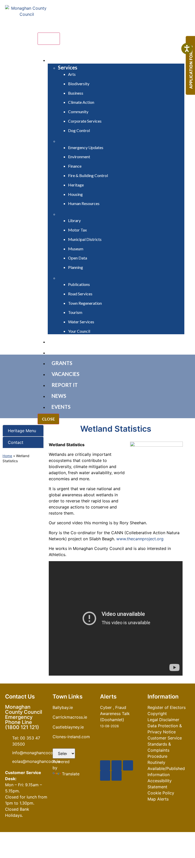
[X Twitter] (116, 765)
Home (7, 456)
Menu (49, 39)
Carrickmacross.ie (70, 717)
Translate (70, 773)
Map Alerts (158, 799)
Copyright (157, 713)
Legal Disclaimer (163, 719)
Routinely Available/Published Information (166, 768)
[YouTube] (128, 765)
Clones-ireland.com (71, 736)
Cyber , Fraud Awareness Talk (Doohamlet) (115, 713)
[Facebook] (105, 765)
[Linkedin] (116, 775)
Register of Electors (167, 707)
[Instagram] (105, 775)
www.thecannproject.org (140, 538)
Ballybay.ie (63, 707)
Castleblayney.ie (68, 727)
